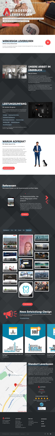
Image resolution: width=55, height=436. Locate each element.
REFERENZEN (44, 418)
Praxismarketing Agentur (20, 427)
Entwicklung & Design (24, 318)
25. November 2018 (28, 355)
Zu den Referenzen (27, 304)
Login (28, 433)
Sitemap (30, 424)
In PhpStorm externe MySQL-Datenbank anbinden (35, 354)
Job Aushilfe (31, 423)
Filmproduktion (18, 422)
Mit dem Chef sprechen (8, 168)
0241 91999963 (24, 2)
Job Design (30, 421)
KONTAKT (43, 426)
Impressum (23, 433)
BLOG (42, 421)
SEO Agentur (18, 423)
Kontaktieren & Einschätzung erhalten (10, 24)
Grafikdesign (18, 426)
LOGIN (42, 423)
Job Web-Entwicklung (33, 422)
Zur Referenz (24, 214)
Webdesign (17, 421)
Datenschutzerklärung (14, 433)
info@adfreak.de (6, 423)
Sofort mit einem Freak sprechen (38, 2)
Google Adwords (19, 424)
